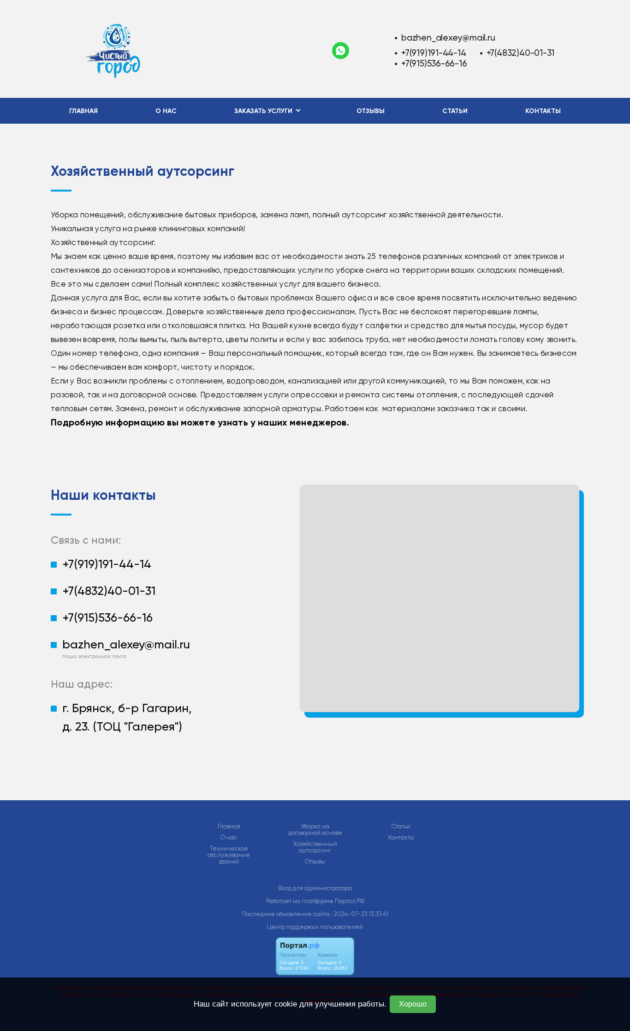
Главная (83, 111)
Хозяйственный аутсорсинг (315, 847)
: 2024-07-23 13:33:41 (359, 914)
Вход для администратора (315, 888)
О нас (166, 111)
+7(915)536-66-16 (434, 63)
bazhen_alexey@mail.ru (448, 37)
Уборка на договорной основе (315, 829)
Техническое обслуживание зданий (229, 855)
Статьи (455, 111)
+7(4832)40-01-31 (521, 53)
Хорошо (413, 1004)
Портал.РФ (349, 901)
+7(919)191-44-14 (433, 53)
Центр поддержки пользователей (315, 926)
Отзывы (371, 111)
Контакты (543, 111)
